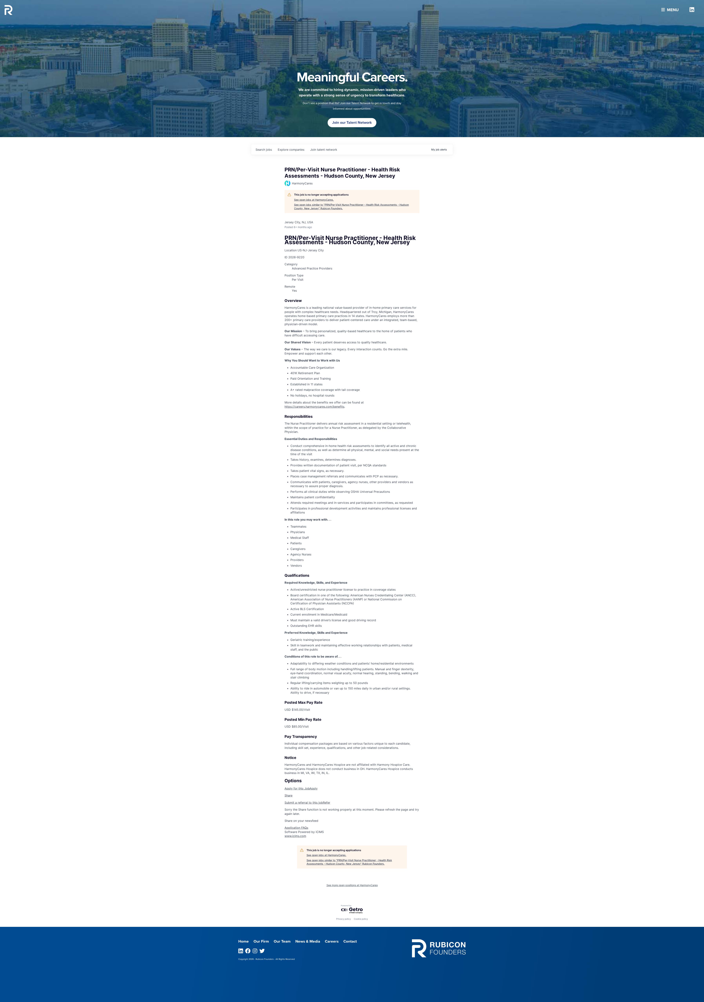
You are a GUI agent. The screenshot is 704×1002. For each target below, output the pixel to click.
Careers (332, 941)
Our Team (282, 941)
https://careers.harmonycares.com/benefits (314, 406)
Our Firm (261, 941)
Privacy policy (343, 918)
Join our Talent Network (352, 122)
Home (243, 941)
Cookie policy (361, 918)
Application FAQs (296, 828)
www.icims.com (295, 836)
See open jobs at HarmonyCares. (314, 199)
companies (291, 149)
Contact (350, 941)
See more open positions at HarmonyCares (352, 885)
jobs (264, 149)
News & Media (307, 941)
